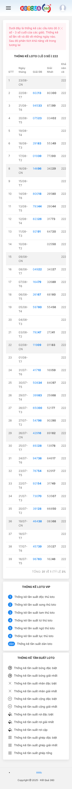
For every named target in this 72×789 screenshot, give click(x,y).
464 (37, 521)
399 (37, 395)
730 (37, 496)
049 (37, 269)
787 (37, 470)
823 (37, 219)
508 (37, 382)
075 (37, 118)
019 (37, 156)
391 (37, 508)
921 (37, 231)
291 (37, 143)
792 (37, 332)
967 (37, 559)
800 (37, 193)
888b (39, 772)
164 (37, 282)
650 (37, 407)
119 (37, 345)
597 (37, 307)
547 (37, 420)
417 (37, 370)
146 (37, 168)
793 (37, 206)
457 (37, 546)
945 (37, 105)
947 (37, 458)
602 (37, 93)
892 (37, 445)
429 (37, 433)
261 (37, 294)
